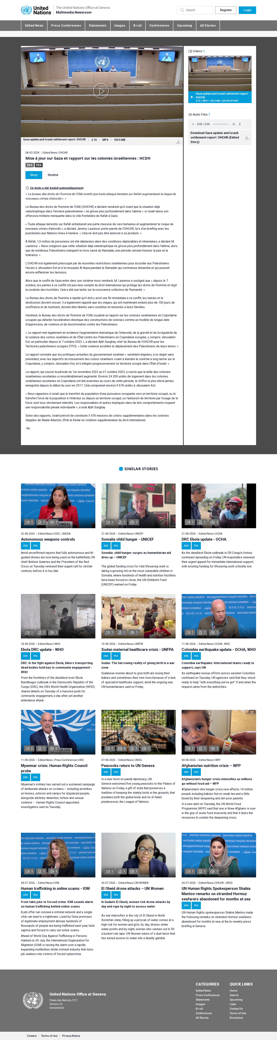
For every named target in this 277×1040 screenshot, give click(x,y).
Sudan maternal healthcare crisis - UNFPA (137, 649)
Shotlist (53, 175)
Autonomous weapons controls (48, 539)
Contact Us (236, 1008)
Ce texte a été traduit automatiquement (56, 188)
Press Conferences (66, 25)
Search (234, 995)
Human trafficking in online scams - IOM (55, 888)
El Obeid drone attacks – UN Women (132, 888)
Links (233, 1004)
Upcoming (184, 25)
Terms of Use (238, 1013)
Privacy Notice (71, 1035)
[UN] (36, 10)
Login (247, 10)
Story (33, 175)
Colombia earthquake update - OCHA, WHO (219, 649)
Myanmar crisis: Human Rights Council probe (54, 768)
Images (119, 25)
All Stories (208, 25)
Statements (97, 25)
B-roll (137, 25)
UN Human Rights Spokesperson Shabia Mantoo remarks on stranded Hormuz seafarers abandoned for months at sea (216, 893)
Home (233, 990)
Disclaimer (236, 1017)
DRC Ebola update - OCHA (204, 539)
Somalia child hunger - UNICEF (127, 539)
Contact (31, 1035)
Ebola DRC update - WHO (42, 649)
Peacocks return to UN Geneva (128, 765)
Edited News (34, 25)
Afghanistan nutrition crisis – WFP (211, 765)
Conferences (159, 25)
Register (226, 10)
